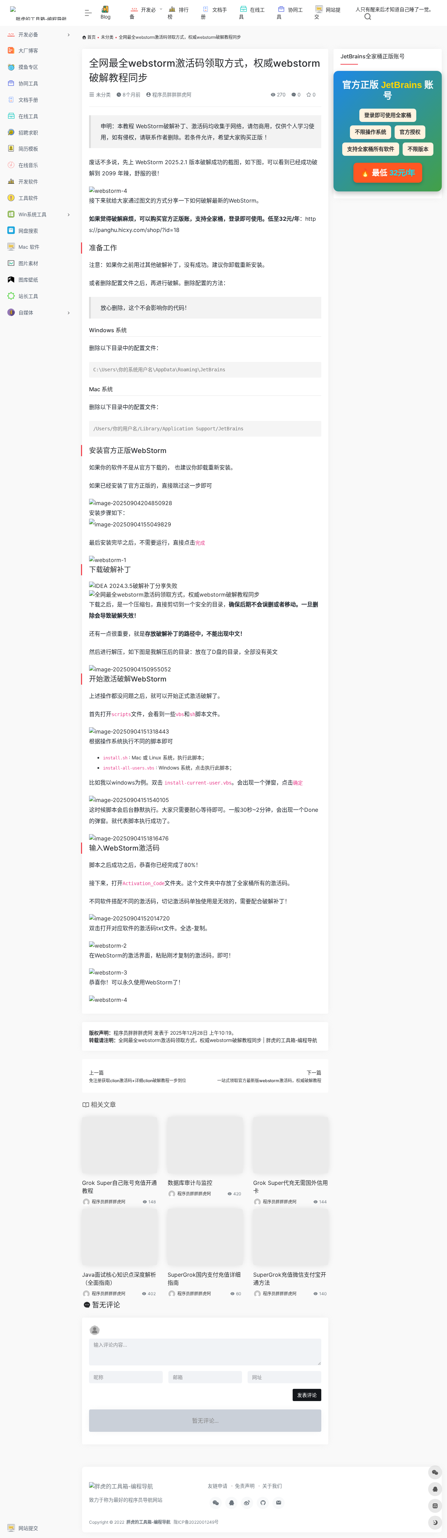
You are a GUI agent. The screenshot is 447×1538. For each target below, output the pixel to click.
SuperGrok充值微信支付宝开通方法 (289, 1278)
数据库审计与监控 (190, 1182)
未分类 (107, 37)
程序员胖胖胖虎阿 (171, 94)
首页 (91, 37)
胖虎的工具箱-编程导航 (148, 1522)
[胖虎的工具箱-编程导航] (121, 1488)
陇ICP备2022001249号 (196, 1522)
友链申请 (217, 1486)
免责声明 (245, 1486)
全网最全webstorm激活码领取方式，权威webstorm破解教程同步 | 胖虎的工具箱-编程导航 (217, 1040)
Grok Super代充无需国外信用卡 (290, 1186)
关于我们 (272, 1486)
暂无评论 (106, 1305)
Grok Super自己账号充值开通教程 (119, 1186)
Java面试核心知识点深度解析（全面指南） (119, 1278)
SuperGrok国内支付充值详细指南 (204, 1278)
